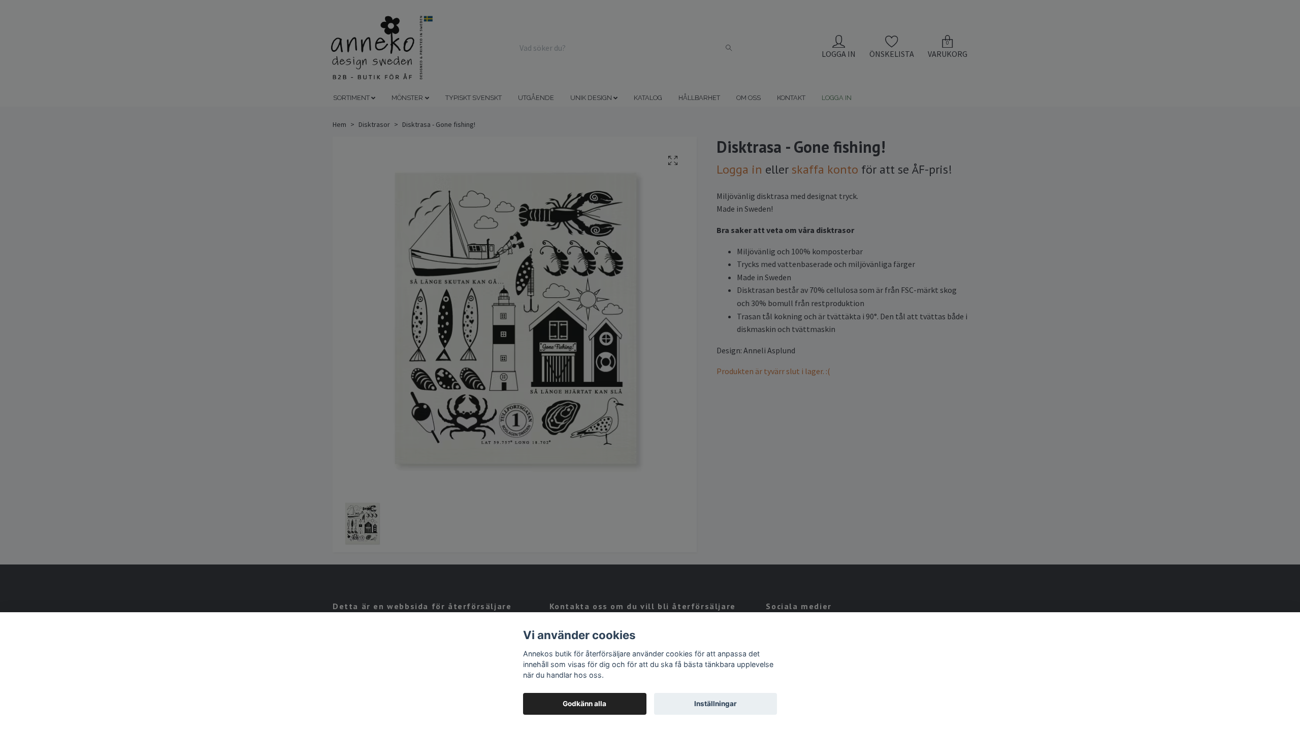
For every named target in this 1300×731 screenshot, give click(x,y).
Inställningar (715, 704)
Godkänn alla (584, 704)
